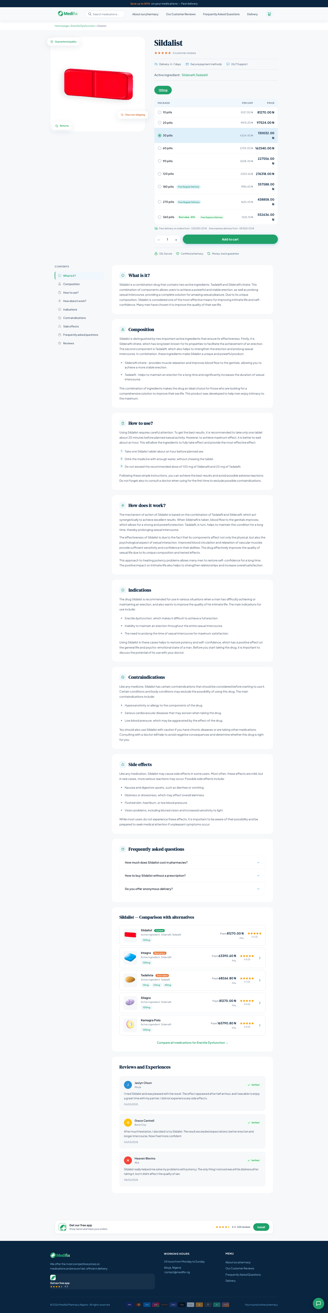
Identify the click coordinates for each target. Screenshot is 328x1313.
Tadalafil (202, 75)
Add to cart (230, 239)
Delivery (252, 14)
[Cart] (269, 14)
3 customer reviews (184, 52)
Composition (71, 284)
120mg (163, 90)
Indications (70, 309)
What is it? (69, 275)
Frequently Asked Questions (221, 14)
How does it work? (74, 301)
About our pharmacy (145, 14)
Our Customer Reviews (181, 14)
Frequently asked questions (80, 334)
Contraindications (74, 317)
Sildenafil (188, 75)
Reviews (68, 343)
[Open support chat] (318, 1303)
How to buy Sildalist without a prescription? (155, 875)
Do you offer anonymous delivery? (149, 889)
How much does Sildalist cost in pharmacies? (156, 862)
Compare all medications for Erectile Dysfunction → (192, 1042)
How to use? (71, 292)
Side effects (71, 326)
